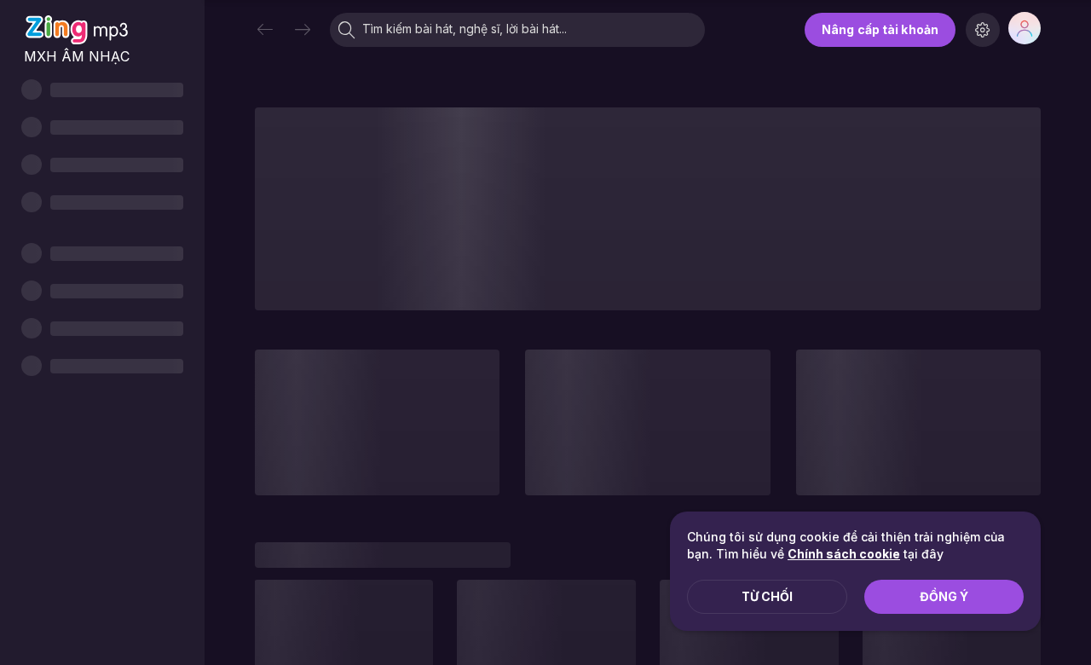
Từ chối (767, 596)
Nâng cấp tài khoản (880, 29)
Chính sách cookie (844, 553)
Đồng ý (944, 596)
